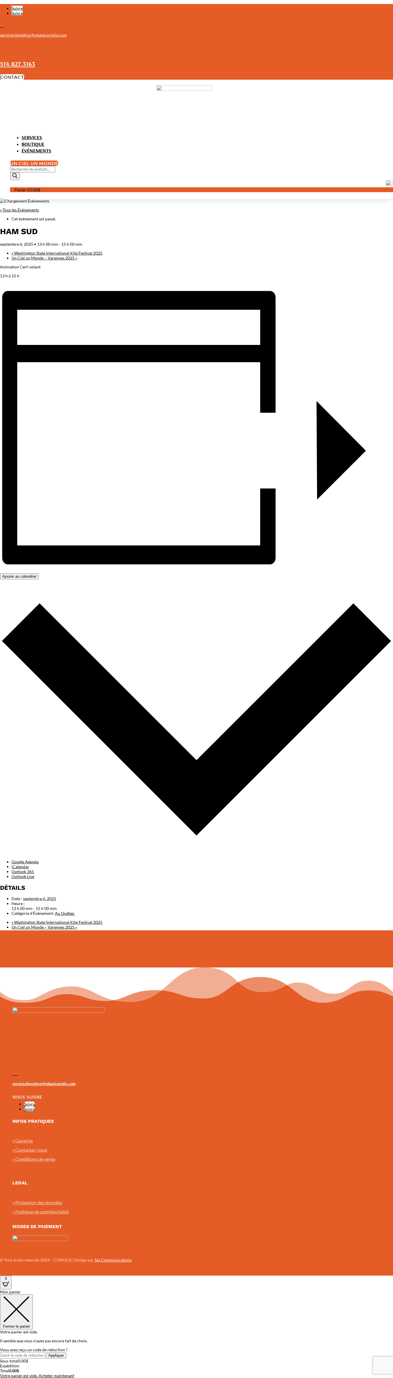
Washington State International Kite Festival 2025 (57, 253)
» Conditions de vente (33, 1159)
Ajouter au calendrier (19, 576)
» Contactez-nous (29, 1149)
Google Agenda (25, 861)
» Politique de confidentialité (40, 1211)
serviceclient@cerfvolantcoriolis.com (33, 35)
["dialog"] (196, 1333)
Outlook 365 (23, 871)
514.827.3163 (17, 64)
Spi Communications (113, 1259)
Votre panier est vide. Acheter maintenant (37, 1375)
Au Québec (65, 913)
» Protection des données (37, 1202)
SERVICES (32, 137)
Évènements (36, 150)
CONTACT (12, 77)
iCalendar (20, 866)
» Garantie (22, 1140)
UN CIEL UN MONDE (34, 163)
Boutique (33, 144)
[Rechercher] (15, 176)
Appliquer (56, 1355)
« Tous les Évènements (19, 209)
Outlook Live (23, 876)
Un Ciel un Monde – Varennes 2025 (44, 257)
